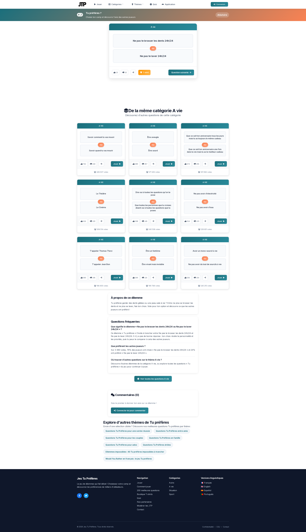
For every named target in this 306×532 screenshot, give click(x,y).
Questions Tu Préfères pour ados (121, 445)
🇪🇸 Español (206, 490)
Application (170, 4)
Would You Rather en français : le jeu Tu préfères (129, 459)
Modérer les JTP (144, 505)
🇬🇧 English (205, 486)
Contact (140, 509)
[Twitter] (86, 495)
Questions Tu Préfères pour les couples (124, 438)
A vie (171, 486)
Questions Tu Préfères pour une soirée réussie (128, 431)
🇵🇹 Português (207, 494)
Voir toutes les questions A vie (154, 379)
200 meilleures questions (148, 490)
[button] (153, 40)
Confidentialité (208, 527)
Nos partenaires (144, 502)
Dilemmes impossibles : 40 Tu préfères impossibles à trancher (135, 452)
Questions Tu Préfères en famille (164, 438)
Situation (173, 490)
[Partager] (101, 164)
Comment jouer (144, 486)
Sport (171, 494)
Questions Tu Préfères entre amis (172, 431)
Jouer (99, 4)
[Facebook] (79, 495)
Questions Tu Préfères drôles (157, 445)
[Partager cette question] (133, 72)
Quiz (155, 4)
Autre (171, 483)
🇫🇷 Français (206, 483)
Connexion (220, 4)
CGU (218, 527)
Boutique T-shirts (145, 494)
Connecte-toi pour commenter (131, 410)
